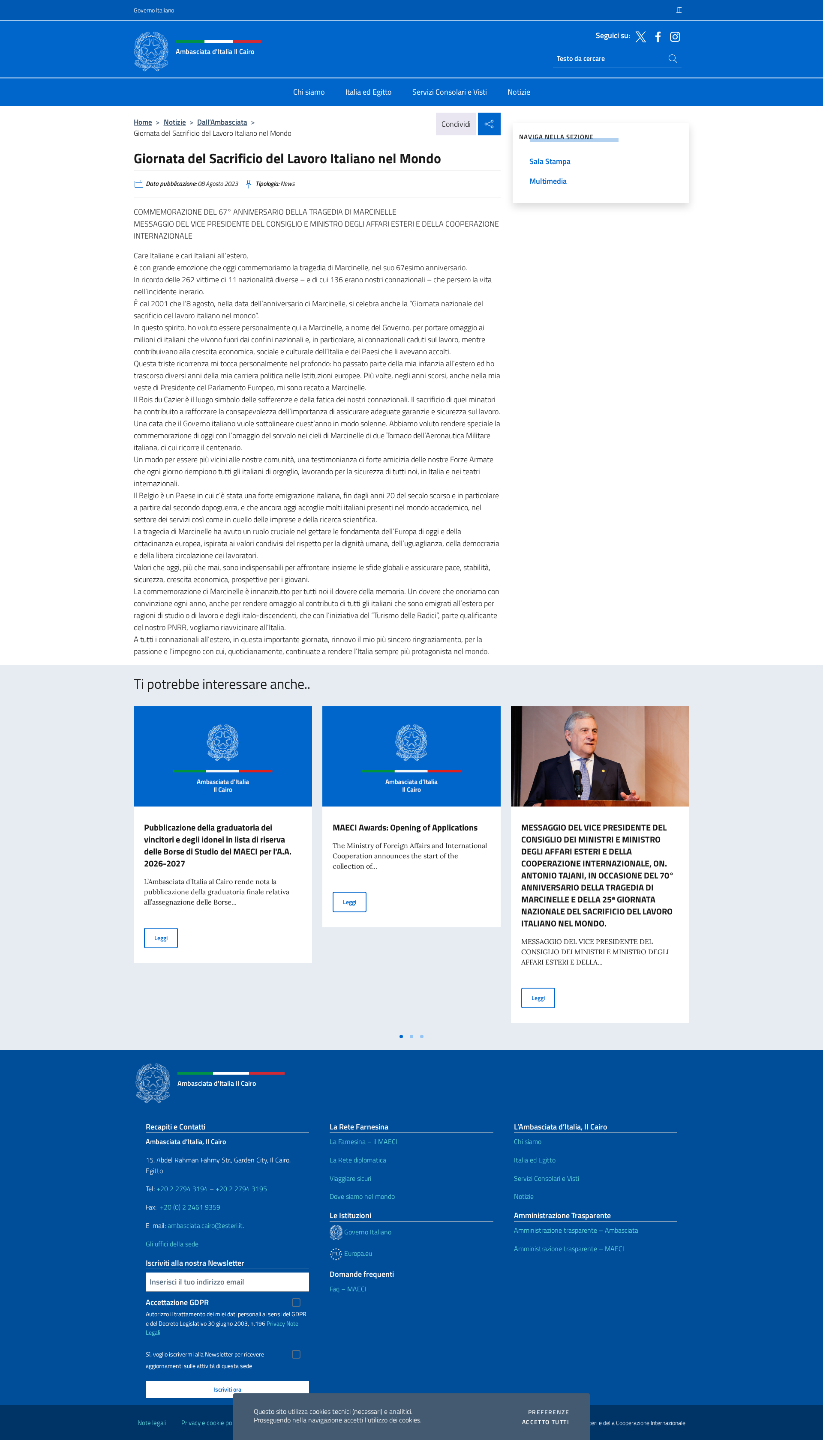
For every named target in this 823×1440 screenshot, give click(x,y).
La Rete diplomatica (358, 1160)
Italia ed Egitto (535, 1160)
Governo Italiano (154, 10)
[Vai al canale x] (638, 36)
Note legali (152, 1423)
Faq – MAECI (348, 1289)
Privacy (276, 1323)
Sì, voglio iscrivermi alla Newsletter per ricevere (205, 1354)
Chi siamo (527, 1141)
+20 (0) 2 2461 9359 (190, 1207)
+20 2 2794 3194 (182, 1188)
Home (143, 122)
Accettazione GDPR (177, 1302)
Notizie (175, 122)
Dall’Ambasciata (222, 122)
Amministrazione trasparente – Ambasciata (576, 1230)
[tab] (401, 1036)
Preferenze (548, 1412)
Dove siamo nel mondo (362, 1196)
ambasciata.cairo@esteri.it (205, 1225)
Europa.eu (357, 1253)
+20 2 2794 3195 (241, 1188)
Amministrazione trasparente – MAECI (569, 1248)
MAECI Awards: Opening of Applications (405, 827)
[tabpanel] (223, 867)
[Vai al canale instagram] (673, 36)
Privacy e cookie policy (211, 1423)
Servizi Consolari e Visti (546, 1178)
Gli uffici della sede (172, 1244)
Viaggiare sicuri (350, 1178)
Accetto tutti (545, 1422)
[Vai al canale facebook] (655, 36)
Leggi (166, 937)
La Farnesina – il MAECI (363, 1141)
